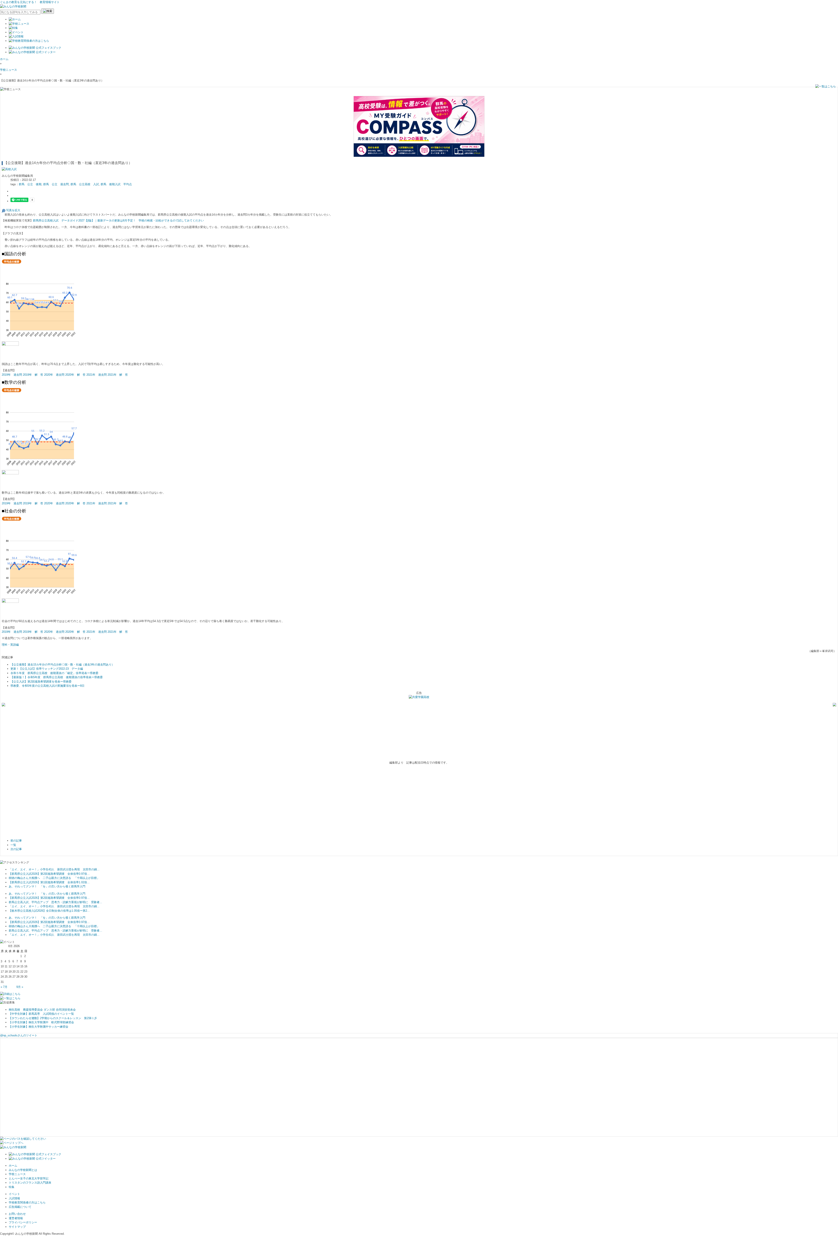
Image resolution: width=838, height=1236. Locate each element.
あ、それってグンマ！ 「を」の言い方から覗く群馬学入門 (47, 886)
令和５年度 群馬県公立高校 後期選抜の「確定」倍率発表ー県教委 (54, 673)
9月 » (19, 987)
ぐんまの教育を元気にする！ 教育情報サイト (30, 2)
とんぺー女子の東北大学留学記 (28, 1178)
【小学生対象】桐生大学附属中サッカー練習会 (38, 1026)
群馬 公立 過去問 (56, 184)
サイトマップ (17, 1226)
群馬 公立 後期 (30, 184)
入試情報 (14, 1198)
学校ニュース (8, 69)
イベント (14, 1194)
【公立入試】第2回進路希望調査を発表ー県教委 (41, 681)
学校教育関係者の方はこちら (27, 1202)
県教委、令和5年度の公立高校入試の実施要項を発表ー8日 (47, 685)
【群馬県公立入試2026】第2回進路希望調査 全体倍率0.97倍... (49, 873)
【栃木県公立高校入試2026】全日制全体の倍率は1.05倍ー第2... (49, 910)
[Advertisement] (34, 802)
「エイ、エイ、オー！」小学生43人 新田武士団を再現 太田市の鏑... (54, 869)
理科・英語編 (10, 644)
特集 (11, 1187)
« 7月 (4, 987)
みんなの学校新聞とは (23, 1170)
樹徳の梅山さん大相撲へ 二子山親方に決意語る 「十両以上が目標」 (54, 878)
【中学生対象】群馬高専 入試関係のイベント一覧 (41, 1013)
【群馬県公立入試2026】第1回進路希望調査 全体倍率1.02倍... (49, 882)
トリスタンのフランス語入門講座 (30, 1182)
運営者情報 (16, 1218)
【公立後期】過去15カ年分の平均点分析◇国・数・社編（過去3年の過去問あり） (62, 664)
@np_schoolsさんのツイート (18, 1035)
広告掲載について (20, 1206)
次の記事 (16, 849)
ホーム (4, 59)
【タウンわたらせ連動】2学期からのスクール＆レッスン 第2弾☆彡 (53, 1018)
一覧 (13, 845)
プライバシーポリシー (23, 1222)
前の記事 (16, 840)
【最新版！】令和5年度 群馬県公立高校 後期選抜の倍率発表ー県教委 (56, 677)
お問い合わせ (17, 1213)
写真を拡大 (12, 210)
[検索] (47, 11)
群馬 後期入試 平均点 (116, 184)
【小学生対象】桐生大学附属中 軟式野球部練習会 (41, 1022)
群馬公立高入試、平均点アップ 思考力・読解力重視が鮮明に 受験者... (55, 902)
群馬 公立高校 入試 (84, 184)
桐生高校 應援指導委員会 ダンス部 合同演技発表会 (42, 1009)
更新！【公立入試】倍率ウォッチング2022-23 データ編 (46, 668)
